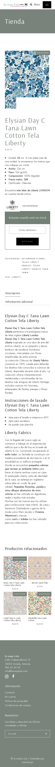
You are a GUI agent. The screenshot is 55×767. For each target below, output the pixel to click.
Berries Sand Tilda (40, 583)
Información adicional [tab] (19, 301)
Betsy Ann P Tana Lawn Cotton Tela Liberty (14, 584)
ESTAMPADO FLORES (33, 258)
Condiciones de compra (18, 705)
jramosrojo (27, 762)
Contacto (10, 692)
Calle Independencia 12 (17, 660)
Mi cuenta (10, 697)
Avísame (27, 241)
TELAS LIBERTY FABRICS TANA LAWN (35, 269)
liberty (16, 277)
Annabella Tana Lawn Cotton (37, 619)
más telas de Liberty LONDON (33, 190)
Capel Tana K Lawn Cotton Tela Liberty (12, 619)
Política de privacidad (16, 701)
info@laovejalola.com (16, 671)
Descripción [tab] (12, 293)
